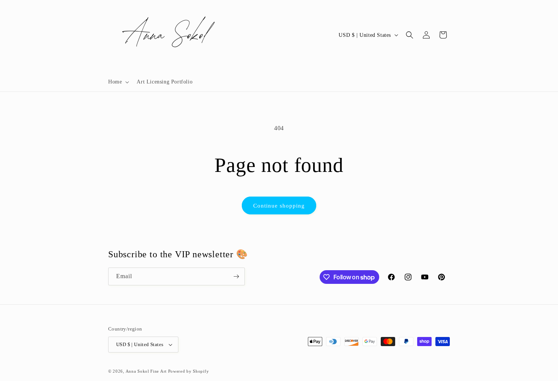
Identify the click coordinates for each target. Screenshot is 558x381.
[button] (118, 82)
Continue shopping (279, 206)
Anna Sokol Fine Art (146, 371)
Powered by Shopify (188, 371)
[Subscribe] (236, 276)
